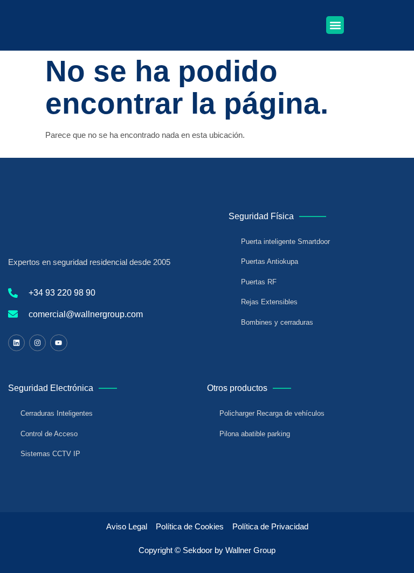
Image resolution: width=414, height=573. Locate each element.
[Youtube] (58, 342)
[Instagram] (37, 342)
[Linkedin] (16, 342)
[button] (335, 25)
